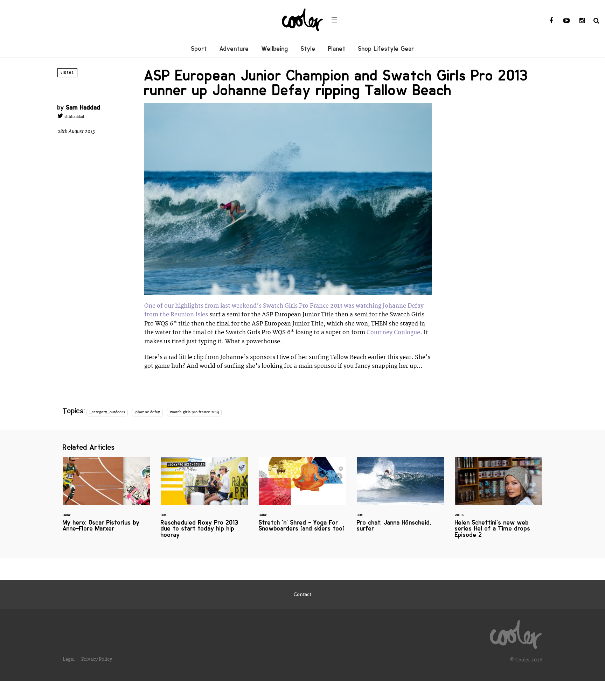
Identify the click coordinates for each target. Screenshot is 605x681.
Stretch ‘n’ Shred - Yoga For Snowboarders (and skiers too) (302, 498)
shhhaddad (73, 117)
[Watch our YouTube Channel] (566, 21)
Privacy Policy (96, 659)
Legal (69, 659)
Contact (302, 594)
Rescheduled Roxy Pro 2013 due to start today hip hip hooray (204, 501)
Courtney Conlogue (393, 332)
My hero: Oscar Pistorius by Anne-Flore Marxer (106, 498)
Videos (67, 73)
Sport (199, 48)
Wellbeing (275, 48)
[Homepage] (516, 633)
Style (308, 48)
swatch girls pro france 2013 (194, 412)
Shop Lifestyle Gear (386, 48)
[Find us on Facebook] (551, 21)
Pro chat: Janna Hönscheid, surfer (400, 498)
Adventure (234, 48)
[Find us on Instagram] (582, 21)
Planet (337, 48)
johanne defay (147, 412)
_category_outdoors (107, 412)
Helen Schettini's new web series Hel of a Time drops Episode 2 (498, 501)
